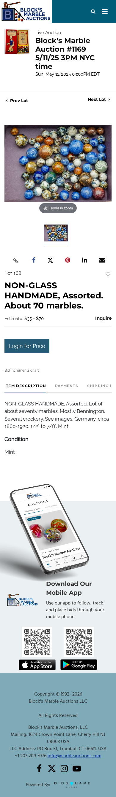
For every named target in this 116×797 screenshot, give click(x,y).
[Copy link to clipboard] (15, 260)
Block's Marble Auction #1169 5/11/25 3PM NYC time (65, 53)
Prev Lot (18, 100)
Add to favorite (108, 274)
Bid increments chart (21, 370)
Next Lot (97, 99)
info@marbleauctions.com (74, 756)
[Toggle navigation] (105, 12)
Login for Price (27, 346)
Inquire (103, 318)
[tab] (25, 388)
